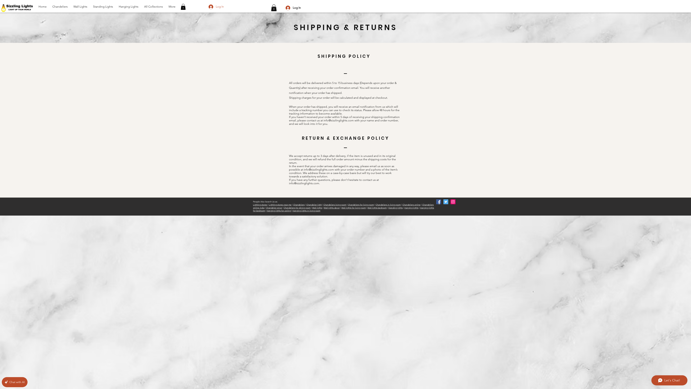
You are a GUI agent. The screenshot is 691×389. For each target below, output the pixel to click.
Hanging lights (411, 207)
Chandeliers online (411, 204)
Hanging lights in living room (306, 210)
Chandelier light (314, 204)
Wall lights (317, 207)
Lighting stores (260, 204)
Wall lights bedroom (377, 207)
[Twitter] (445, 201)
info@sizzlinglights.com (339, 120)
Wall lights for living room (353, 207)
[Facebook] (438, 201)
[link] (274, 7)
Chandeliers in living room (388, 204)
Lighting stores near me (280, 204)
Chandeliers (299, 204)
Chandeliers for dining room (297, 207)
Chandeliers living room (334, 204)
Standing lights (395, 207)
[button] (183, 7)
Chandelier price (274, 207)
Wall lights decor (332, 207)
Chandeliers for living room (361, 204)
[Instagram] (453, 201)
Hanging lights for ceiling (279, 210)
